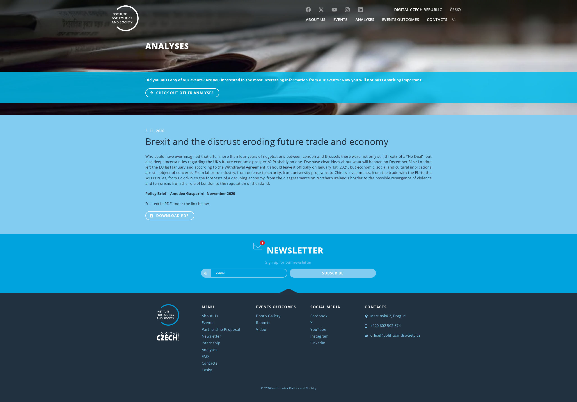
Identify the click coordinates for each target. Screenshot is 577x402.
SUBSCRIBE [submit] (332, 273)
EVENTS (340, 19)
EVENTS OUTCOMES (400, 19)
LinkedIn (317, 342)
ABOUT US (315, 19)
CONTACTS (437, 19)
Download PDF (172, 215)
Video (261, 329)
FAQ (205, 356)
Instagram (319, 336)
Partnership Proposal (221, 329)
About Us (210, 315)
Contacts (210, 363)
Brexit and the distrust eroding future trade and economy (266, 141)
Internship (211, 342)
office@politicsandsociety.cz (394, 335)
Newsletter (211, 336)
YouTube (318, 329)
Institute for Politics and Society (293, 388)
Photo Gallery (268, 315)
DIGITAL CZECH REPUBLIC (418, 9)
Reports (263, 322)
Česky (456, 9)
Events (207, 322)
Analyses (364, 19)
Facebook (318, 315)
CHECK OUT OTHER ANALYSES (185, 92)
